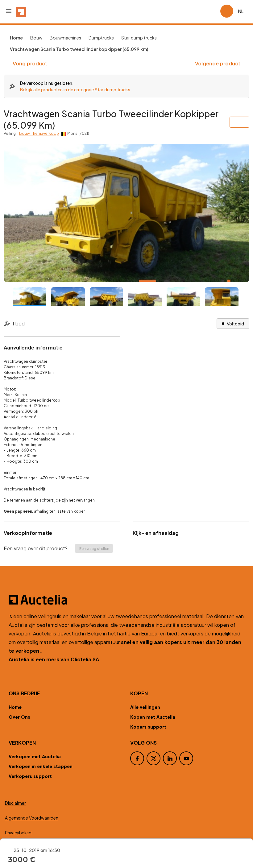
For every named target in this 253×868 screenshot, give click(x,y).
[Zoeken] (198, 11)
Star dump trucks (139, 37)
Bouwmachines (65, 37)
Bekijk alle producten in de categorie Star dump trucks (75, 89)
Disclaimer (15, 803)
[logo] (21, 11)
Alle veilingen (145, 707)
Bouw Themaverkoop (39, 133)
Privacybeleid (18, 832)
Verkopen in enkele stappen (41, 766)
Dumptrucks (101, 37)
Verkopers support (30, 776)
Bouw (36, 37)
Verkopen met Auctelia (35, 756)
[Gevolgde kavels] (212, 11)
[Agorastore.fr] (126, 600)
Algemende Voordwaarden (31, 817)
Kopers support (148, 727)
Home (15, 707)
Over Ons (19, 717)
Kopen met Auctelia (152, 717)
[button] (8, 11)
